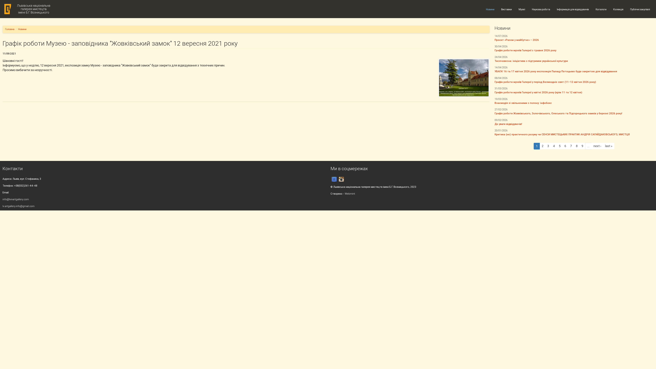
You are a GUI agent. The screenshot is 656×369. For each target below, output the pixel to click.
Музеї (522, 9)
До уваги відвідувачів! (508, 124)
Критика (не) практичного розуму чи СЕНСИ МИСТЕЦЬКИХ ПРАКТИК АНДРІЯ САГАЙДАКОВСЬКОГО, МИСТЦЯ (562, 134)
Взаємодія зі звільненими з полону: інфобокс (523, 103)
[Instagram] (341, 179)
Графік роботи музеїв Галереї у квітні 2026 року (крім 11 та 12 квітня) (538, 92)
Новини (490, 9)
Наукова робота (541, 9)
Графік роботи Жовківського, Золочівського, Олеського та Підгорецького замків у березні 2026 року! (558, 113)
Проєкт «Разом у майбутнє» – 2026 (517, 40)
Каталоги (601, 9)
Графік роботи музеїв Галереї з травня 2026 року (525, 50)
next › (597, 146)
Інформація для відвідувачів (573, 9)
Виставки (506, 9)
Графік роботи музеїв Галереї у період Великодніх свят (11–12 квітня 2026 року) (545, 82)
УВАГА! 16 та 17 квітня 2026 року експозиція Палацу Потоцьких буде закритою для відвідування (556, 71)
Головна (9, 29)
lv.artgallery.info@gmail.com (19, 206)
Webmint (350, 193)
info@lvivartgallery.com (16, 199)
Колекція (618, 9)
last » (608, 146)
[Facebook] (334, 179)
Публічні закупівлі (640, 9)
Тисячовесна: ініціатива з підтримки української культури (531, 61)
